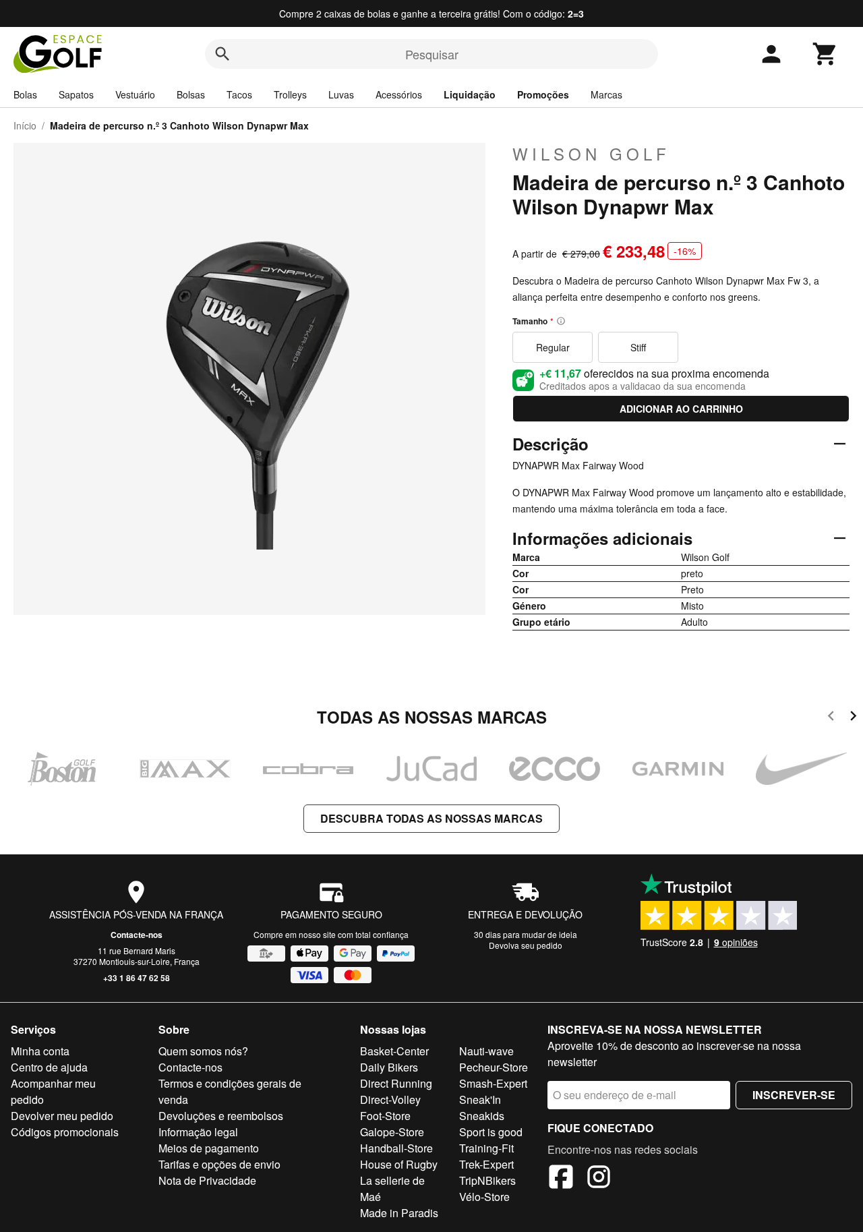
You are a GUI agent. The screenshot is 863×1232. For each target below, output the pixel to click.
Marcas (606, 94)
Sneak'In (480, 1099)
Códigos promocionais (65, 1132)
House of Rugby (399, 1164)
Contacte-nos (136, 934)
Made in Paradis (399, 1213)
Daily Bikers (389, 1067)
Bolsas (191, 94)
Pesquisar (431, 54)
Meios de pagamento (208, 1148)
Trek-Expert (486, 1164)
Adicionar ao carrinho (681, 408)
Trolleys (290, 94)
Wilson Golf (591, 154)
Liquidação (470, 94)
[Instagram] (598, 1178)
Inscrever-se (793, 1095)
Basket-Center (394, 1051)
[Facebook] (560, 1178)
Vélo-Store (484, 1196)
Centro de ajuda (49, 1067)
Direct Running (396, 1083)
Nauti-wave (486, 1051)
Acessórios (399, 94)
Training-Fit (486, 1148)
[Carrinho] (825, 53)
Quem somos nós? (203, 1051)
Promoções (543, 94)
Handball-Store (396, 1148)
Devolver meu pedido (62, 1115)
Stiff (638, 347)
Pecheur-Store (493, 1067)
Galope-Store (392, 1132)
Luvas (341, 94)
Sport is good (491, 1132)
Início (24, 125)
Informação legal (198, 1132)
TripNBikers (487, 1180)
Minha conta (40, 1051)
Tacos (239, 94)
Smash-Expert (493, 1083)
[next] (853, 718)
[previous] (831, 718)
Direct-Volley (390, 1099)
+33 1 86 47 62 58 (136, 978)
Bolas (25, 94)
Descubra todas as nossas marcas (431, 818)
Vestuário (135, 94)
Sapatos (76, 94)
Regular (553, 347)
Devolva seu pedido (525, 945)
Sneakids (481, 1115)
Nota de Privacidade (207, 1180)
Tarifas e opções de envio (219, 1164)
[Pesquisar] (222, 54)
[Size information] (561, 321)
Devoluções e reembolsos (220, 1115)
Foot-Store (385, 1115)
